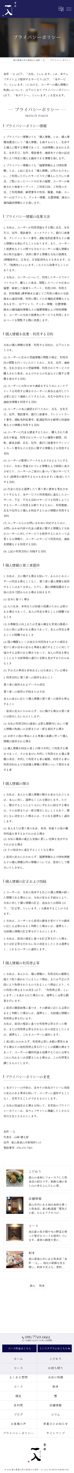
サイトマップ (55, 1433)
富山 (32, 1285)
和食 (42, 1285)
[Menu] (69, 9)
